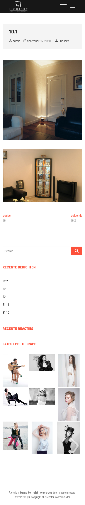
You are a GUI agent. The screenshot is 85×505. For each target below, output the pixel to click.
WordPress (20, 497)
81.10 (6, 313)
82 (4, 297)
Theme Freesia (67, 492)
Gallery (64, 41)
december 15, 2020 (38, 41)
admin (16, 41)
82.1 (5, 289)
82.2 (5, 281)
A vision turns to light (23, 492)
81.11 (6, 305)
